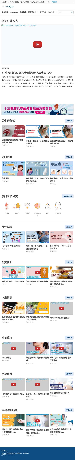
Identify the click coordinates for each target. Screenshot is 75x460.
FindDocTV (14, 12)
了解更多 (54, 2)
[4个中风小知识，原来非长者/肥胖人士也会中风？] (37, 44)
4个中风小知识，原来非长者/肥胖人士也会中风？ (27, 72)
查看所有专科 (68, 196)
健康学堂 (5, 12)
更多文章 (69, 120)
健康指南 (23, 12)
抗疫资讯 (51, 12)
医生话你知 (32, 12)
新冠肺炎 (43, 12)
